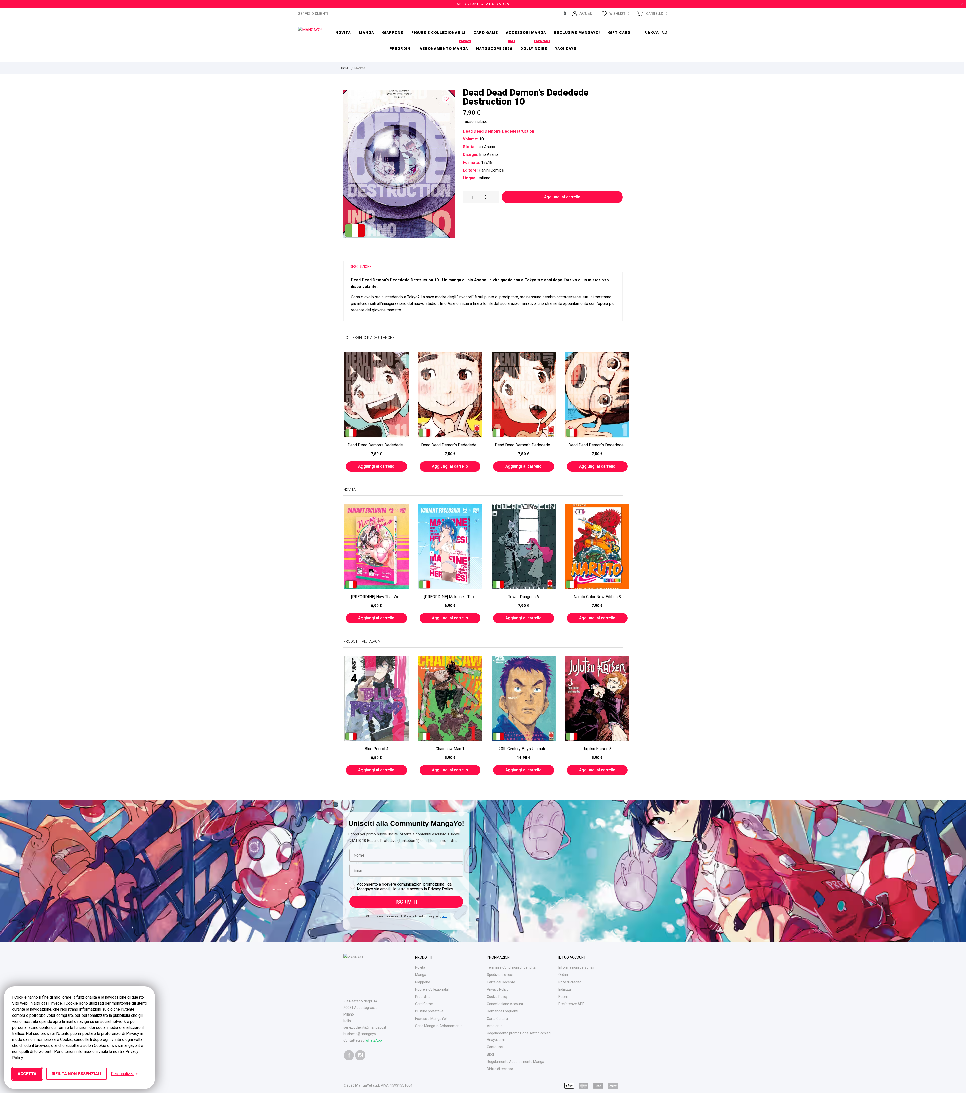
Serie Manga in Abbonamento (439, 1026)
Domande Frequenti (502, 1011)
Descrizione (361, 267)
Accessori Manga (526, 32)
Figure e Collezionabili (432, 989)
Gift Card (619, 32)
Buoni (563, 997)
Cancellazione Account (505, 1004)
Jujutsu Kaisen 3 (597, 748)
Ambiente (495, 1026)
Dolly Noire (534, 46)
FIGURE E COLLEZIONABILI (438, 32)
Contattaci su (362, 1040)
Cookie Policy (497, 997)
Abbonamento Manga (445, 46)
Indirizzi (564, 989)
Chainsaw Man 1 (450, 748)
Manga (366, 32)
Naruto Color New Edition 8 (597, 596)
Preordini (400, 48)
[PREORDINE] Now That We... (376, 596)
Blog (490, 1054)
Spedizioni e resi (500, 975)
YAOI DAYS (565, 48)
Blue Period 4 (376, 748)
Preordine (423, 997)
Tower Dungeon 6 (523, 596)
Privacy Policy (497, 989)
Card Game (424, 1004)
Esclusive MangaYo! (577, 32)
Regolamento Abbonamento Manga (515, 1062)
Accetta (27, 1073)
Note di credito (569, 982)
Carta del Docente (501, 982)
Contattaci (495, 1047)
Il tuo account (572, 957)
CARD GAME (485, 32)
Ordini (563, 975)
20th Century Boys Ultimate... (524, 748)
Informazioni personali (576, 967)
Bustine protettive (429, 1011)
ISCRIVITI (406, 902)
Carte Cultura (497, 1019)
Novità (343, 32)
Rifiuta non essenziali (76, 1073)
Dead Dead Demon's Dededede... (376, 445)
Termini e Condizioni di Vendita (511, 967)
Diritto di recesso (500, 1069)
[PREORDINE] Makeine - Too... (450, 596)
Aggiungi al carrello (562, 196)
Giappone (392, 32)
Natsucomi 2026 (495, 46)
